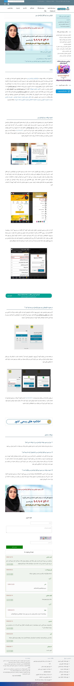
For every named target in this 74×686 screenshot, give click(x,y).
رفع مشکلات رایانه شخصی (63, 666)
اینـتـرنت (18, 8)
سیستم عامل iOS (41, 8)
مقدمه (48, 56)
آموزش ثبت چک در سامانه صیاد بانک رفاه (43, 680)
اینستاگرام (32, 8)
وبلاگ (45, 11)
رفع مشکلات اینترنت (64, 669)
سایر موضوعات (52, 11)
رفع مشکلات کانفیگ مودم (63, 677)
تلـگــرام (25, 8)
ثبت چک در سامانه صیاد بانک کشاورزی (43, 674)
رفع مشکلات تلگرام (64, 674)
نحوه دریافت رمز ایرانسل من (43, 59)
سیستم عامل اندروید (51, 8)
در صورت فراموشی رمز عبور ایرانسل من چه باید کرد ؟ (37, 61)
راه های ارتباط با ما (40, 1)
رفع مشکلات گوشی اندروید (63, 661)
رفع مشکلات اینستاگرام (63, 672)
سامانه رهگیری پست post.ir (45, 677)
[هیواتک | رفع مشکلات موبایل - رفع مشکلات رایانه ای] (63, 91)
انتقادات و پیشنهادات (50, 1)
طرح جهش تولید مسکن (46, 666)
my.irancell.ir (19, 130)
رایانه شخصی (10, 8)
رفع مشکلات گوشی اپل (63, 664)
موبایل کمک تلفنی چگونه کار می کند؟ (63, 1)
